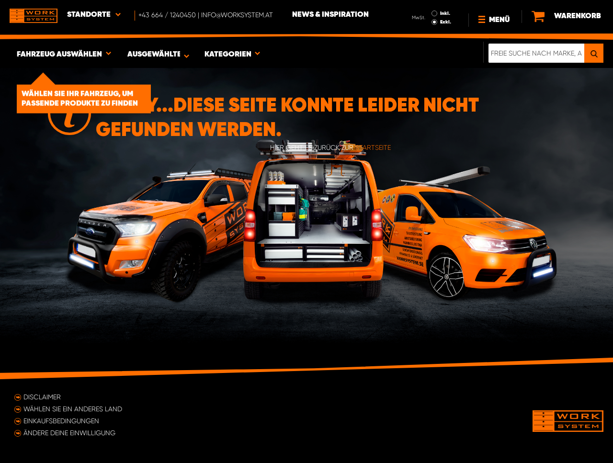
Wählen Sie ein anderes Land (72, 409)
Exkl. (445, 22)
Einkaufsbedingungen (61, 421)
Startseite (373, 147)
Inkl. (445, 13)
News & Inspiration (330, 15)
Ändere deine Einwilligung (69, 433)
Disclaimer (42, 397)
